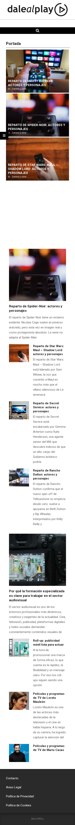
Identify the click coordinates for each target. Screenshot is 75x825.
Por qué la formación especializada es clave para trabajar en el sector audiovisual (36, 595)
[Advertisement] (26, 218)
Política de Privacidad (20, 796)
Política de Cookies (18, 805)
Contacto (12, 778)
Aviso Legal (13, 787)
